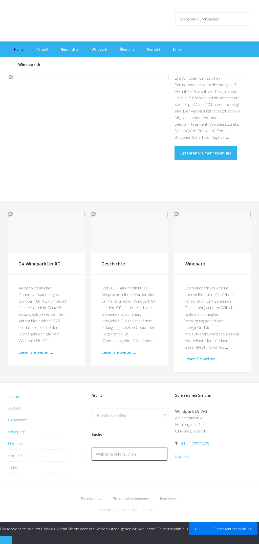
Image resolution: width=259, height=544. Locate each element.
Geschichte (113, 263)
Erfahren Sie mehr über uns (206, 152)
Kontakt (15, 455)
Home (13, 396)
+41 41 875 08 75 (194, 443)
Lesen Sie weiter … (35, 352)
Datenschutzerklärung (232, 528)
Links (12, 467)
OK (198, 528)
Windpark (194, 263)
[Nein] (6, 540)
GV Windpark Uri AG (39, 263)
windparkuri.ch (146, 510)
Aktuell (14, 407)
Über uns (16, 443)
